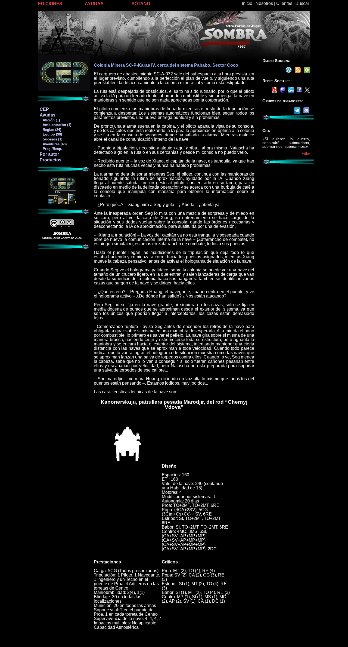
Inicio (247, 3)
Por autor (49, 154)
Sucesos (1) (50, 139)
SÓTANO (141, 3)
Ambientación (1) (55, 125)
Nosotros (264, 3)
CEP (44, 109)
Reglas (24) (50, 130)
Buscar (302, 3)
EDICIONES (50, 3)
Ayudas (47, 115)
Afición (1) (49, 120)
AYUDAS (94, 3)
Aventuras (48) (53, 144)
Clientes (284, 3)
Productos (50, 160)
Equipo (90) (50, 134)
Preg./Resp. (50, 149)
